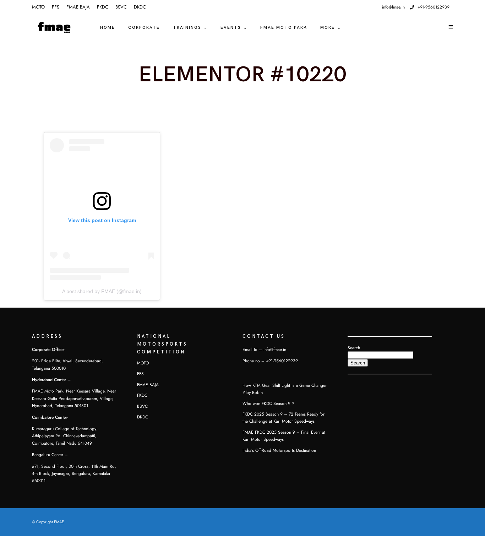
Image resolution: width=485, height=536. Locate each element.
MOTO (38, 7)
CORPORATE (144, 27)
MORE (327, 27)
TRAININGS (187, 27)
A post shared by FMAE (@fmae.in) (102, 291)
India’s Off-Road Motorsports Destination (279, 450)
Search (354, 348)
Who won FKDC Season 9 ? (268, 403)
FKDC (102, 7)
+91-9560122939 (433, 7)
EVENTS (230, 27)
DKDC (140, 7)
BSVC (121, 7)
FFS (55, 7)
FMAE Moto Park (283, 27)
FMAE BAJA (78, 7)
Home (107, 27)
